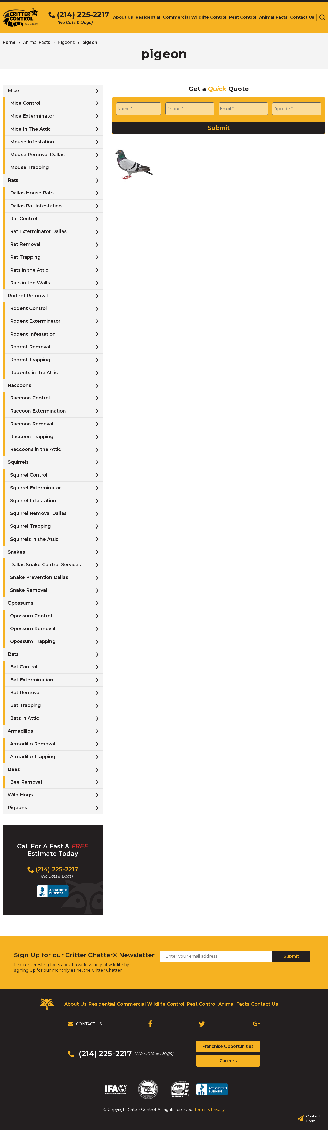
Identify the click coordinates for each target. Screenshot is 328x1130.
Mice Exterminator (32, 116)
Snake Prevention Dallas (39, 577)
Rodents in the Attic (34, 372)
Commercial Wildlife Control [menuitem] (195, 17)
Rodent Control (28, 308)
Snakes (16, 552)
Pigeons (66, 42)
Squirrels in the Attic (34, 539)
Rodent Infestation (33, 334)
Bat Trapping (25, 705)
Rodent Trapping (30, 360)
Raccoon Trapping (32, 436)
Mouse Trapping (29, 167)
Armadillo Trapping (32, 756)
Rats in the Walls (30, 283)
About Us (75, 1004)
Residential (101, 1004)
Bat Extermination (31, 680)
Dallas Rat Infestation (36, 206)
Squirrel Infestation (33, 500)
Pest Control (202, 1004)
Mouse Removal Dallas (37, 154)
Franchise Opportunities (231, 1048)
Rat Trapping (25, 257)
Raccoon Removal (31, 424)
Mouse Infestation (32, 142)
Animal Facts (36, 42)
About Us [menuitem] (123, 17)
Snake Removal (28, 590)
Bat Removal (25, 692)
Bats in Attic (24, 718)
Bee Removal (26, 782)
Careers (237, 1062)
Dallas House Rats (32, 193)
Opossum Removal (32, 628)
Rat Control (23, 218)
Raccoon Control (30, 398)
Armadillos (20, 731)
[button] (322, 17)
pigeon (89, 42)
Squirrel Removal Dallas (38, 513)
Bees (14, 769)
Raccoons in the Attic (35, 449)
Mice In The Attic (30, 129)
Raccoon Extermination (38, 411)
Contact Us (264, 1004)
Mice (13, 90)
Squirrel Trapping (30, 526)
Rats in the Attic (29, 270)
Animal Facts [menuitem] (273, 17)
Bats (13, 654)
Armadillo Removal (32, 744)
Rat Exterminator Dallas (38, 231)
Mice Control (25, 103)
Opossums (20, 603)
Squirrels (18, 462)
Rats (13, 180)
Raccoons (19, 385)
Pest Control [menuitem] (243, 17)
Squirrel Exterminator (35, 488)
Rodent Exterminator (35, 321)
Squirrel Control (28, 475)
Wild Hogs (20, 795)
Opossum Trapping (33, 641)
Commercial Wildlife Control (150, 1004)
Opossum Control (31, 616)
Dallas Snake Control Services (45, 564)
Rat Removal (25, 244)
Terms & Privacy (209, 1109)
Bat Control (23, 667)
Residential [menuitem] (148, 17)
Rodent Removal (28, 296)
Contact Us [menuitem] (302, 17)
